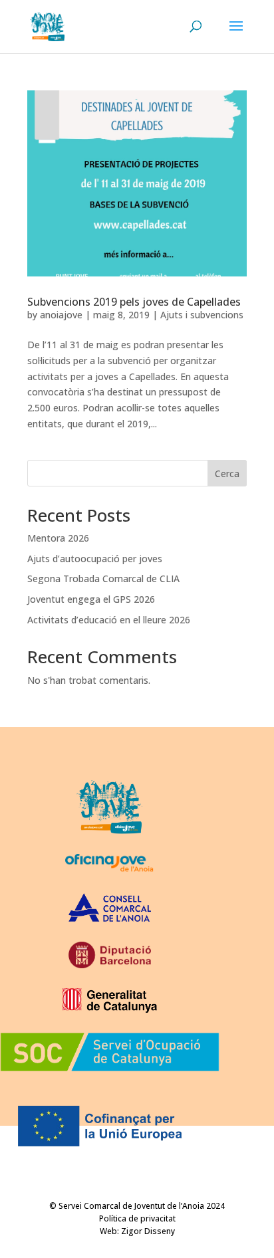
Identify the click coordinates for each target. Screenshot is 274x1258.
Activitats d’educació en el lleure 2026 (108, 619)
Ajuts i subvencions (201, 314)
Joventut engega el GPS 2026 (91, 599)
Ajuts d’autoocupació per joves (94, 558)
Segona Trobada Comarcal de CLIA (103, 578)
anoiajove (61, 314)
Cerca (227, 473)
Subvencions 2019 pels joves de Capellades (134, 301)
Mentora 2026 (58, 538)
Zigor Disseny (148, 1231)
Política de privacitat (137, 1218)
